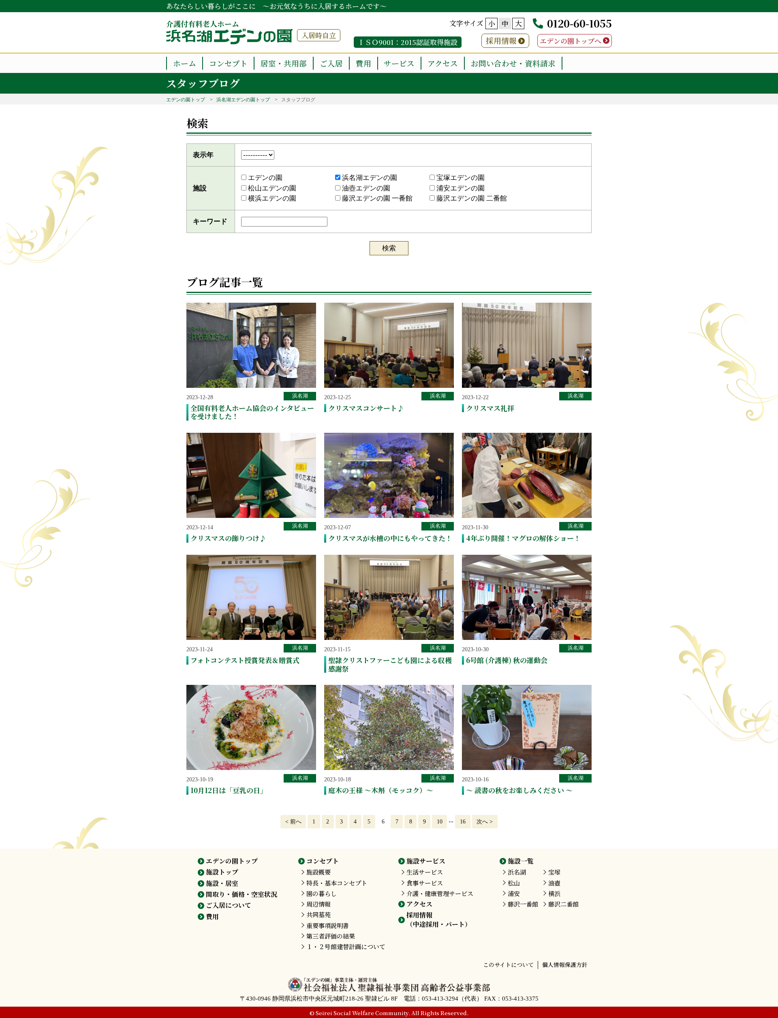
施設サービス (425, 861)
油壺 (554, 883)
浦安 (514, 893)
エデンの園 (264, 178)
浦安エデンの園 (460, 188)
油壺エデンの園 (365, 188)
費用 (363, 63)
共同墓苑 (318, 914)
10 (439, 821)
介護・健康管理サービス (439, 893)
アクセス (442, 63)
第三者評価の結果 (330, 936)
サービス (399, 63)
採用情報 (501, 40)
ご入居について (228, 905)
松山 (514, 883)
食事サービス (424, 883)
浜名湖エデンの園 (368, 178)
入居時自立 (318, 35)
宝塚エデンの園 (460, 178)
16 (463, 821)
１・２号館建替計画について (345, 946)
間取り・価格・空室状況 (241, 894)
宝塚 (554, 872)
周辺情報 (318, 904)
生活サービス (424, 872)
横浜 (554, 893)
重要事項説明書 (327, 925)
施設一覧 (521, 861)
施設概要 (318, 872)
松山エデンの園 (271, 188)
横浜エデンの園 (271, 198)
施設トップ (222, 872)
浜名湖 (300, 396)
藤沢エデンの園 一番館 (376, 198)
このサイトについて (508, 964)
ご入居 (331, 63)
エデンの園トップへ (570, 41)
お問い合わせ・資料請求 (513, 63)
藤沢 (523, 904)
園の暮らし (321, 893)
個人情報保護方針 (565, 964)
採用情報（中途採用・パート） (438, 919)
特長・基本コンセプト (336, 883)
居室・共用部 (284, 63)
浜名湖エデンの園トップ (243, 100)
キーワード (210, 221)
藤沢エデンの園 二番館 (471, 198)
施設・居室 (222, 883)
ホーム (184, 63)
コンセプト (228, 63)
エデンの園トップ (185, 100)
